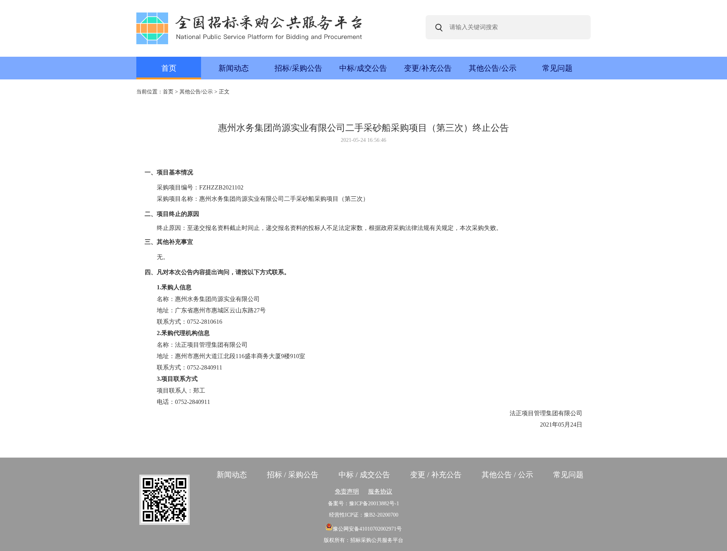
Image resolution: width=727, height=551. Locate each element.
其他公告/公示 (492, 68)
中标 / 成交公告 (364, 474)
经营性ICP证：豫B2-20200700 (363, 515)
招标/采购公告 (298, 68)
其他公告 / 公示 (507, 474)
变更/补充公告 (428, 68)
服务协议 (380, 491)
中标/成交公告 (363, 68)
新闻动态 (233, 68)
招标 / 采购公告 (292, 474)
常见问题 (557, 68)
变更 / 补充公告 (436, 474)
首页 (168, 68)
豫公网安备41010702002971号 (367, 529)
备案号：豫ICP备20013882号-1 (363, 503)
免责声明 (347, 491)
